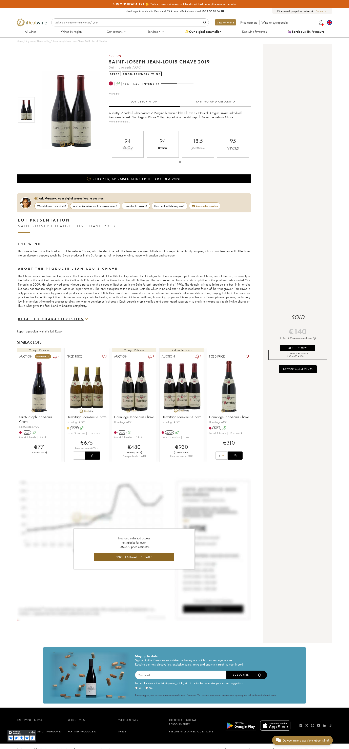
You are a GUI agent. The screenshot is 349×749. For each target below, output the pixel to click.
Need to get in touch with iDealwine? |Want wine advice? (174, 11)
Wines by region (71, 32)
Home (20, 41)
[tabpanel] (180, 119)
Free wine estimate (31, 720)
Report (59, 331)
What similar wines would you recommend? (95, 206)
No (150, 688)
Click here (172, 11)
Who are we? (128, 720)
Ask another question (207, 206)
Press (122, 731)
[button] (68, 110)
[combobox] (321, 11)
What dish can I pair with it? (51, 206)
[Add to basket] (92, 456)
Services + (153, 32)
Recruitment (77, 720)
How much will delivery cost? (169, 206)
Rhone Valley (43, 41)
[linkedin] (324, 725)
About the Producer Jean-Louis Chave (68, 269)
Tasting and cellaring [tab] (215, 101)
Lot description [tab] (144, 101)
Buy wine (30, 41)
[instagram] (312, 725)
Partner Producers (82, 731)
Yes (140, 688)
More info (114, 93)
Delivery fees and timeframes (39, 731)
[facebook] (301, 725)
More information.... (119, 121)
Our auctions (115, 32)
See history (297, 348)
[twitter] (306, 725)
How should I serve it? (136, 206)
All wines (30, 32)
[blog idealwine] (330, 725)
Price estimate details (134, 557)
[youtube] (318, 725)
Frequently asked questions (191, 731)
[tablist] (180, 102)
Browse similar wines (297, 369)
